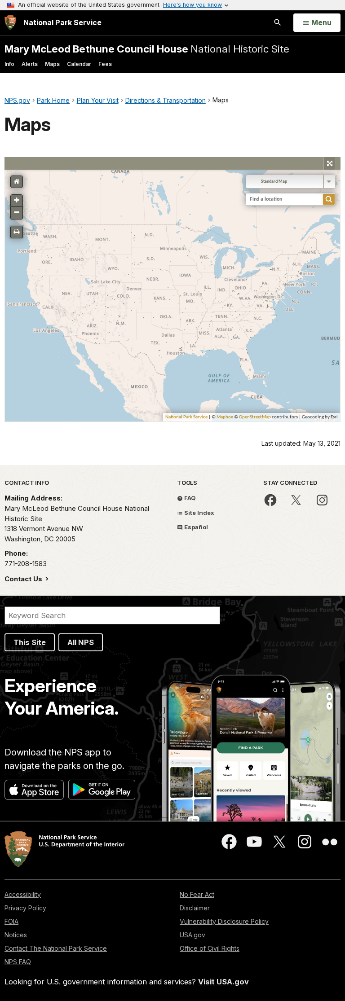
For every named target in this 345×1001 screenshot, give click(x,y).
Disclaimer (195, 908)
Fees (105, 64)
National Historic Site (146, 49)
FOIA (11, 921)
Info (9, 64)
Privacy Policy (25, 908)
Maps (52, 64)
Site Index (198, 512)
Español (195, 527)
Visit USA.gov (223, 981)
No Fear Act (197, 894)
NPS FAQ (17, 962)
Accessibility (22, 894)
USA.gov (192, 935)
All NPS (80, 642)
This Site (29, 642)
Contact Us (24, 579)
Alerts (30, 64)
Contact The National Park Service (55, 948)
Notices (15, 935)
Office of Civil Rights (209, 948)
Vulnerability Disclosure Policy (224, 921)
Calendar (79, 64)
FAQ (189, 497)
